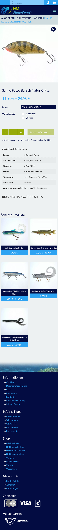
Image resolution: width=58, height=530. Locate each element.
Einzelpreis (31, 113)
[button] (53, 29)
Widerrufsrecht (13, 404)
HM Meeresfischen (15, 447)
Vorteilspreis (8, 114)
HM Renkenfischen (15, 454)
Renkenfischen (13, 416)
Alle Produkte (12, 443)
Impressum (11, 393)
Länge (5, 107)
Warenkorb (11, 468)
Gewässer (10, 423)
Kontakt (10, 397)
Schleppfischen (23, 18)
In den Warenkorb (40, 132)
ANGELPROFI (7, 18)
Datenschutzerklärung (16, 385)
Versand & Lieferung (15, 400)
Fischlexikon (12, 427)
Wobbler (39, 18)
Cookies (10, 382)
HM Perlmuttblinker (15, 450)
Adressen (10, 484)
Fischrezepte (12, 431)
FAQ (8, 389)
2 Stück (29, 117)
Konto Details (12, 481)
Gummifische (12, 461)
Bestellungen (12, 488)
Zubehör (10, 465)
